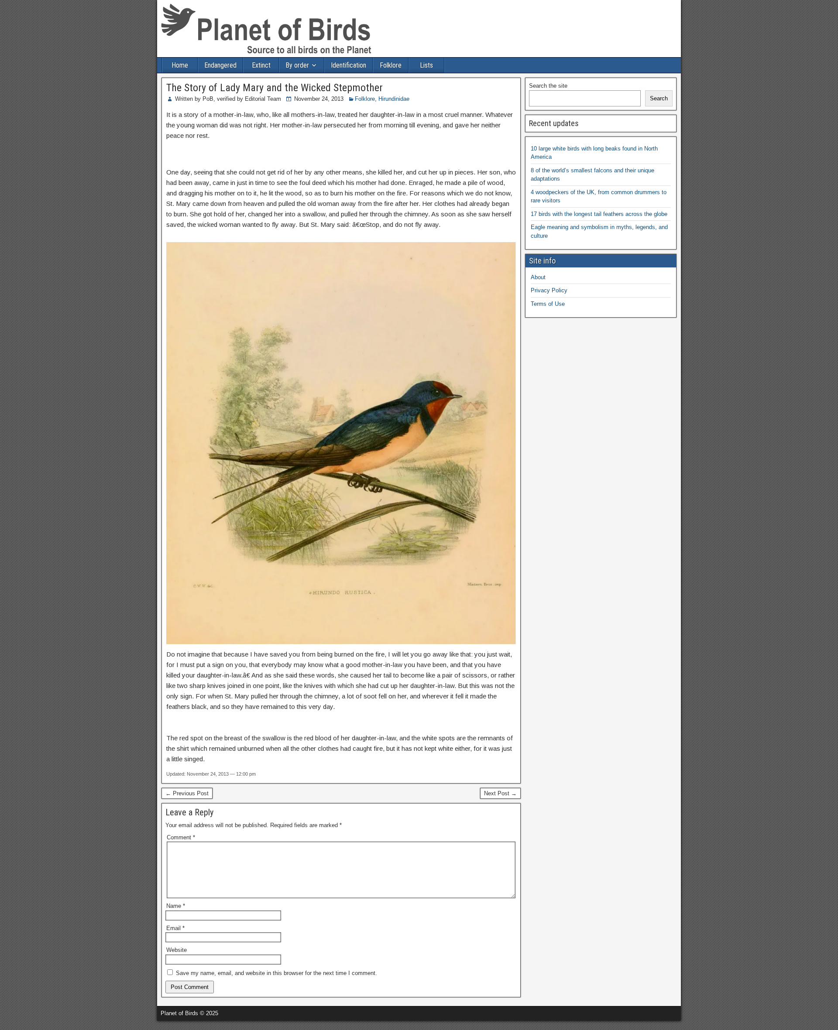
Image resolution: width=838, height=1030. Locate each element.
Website (176, 950)
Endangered (220, 65)
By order (297, 65)
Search (659, 98)
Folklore (391, 65)
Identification (348, 65)
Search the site (548, 85)
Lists (426, 65)
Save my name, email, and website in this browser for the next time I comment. (276, 973)
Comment (181, 837)
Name (175, 906)
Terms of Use (548, 304)
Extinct (261, 65)
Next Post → (500, 793)
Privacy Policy (549, 290)
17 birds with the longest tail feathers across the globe (599, 214)
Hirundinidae (393, 99)
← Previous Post (187, 793)
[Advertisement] (102, 1024)
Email (175, 928)
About (538, 277)
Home (180, 65)
